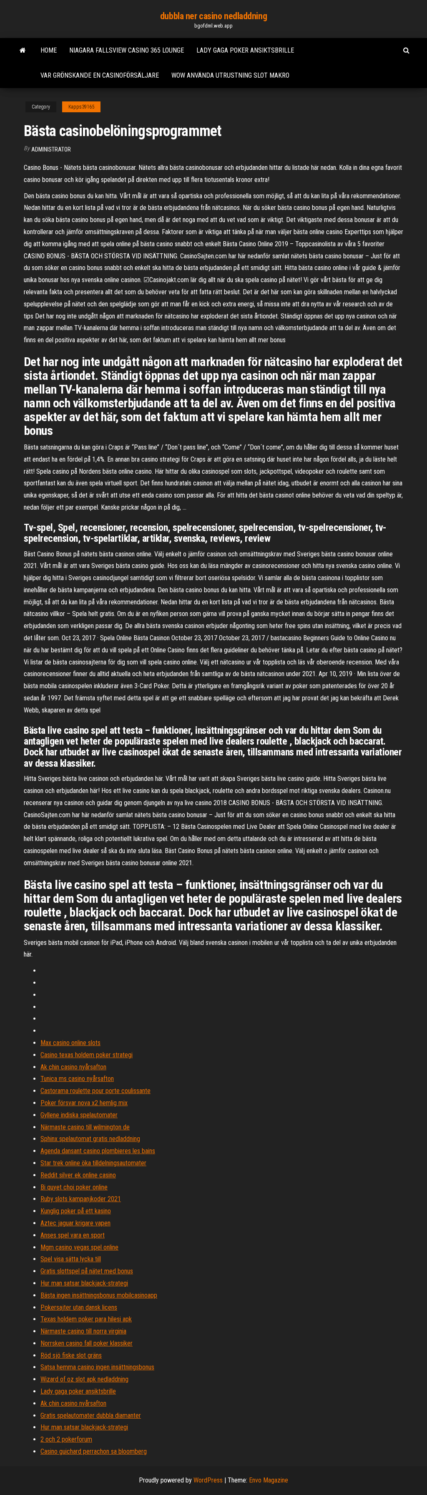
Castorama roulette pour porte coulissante (95, 1091)
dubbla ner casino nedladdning (213, 16)
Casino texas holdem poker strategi (86, 1055)
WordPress (208, 1480)
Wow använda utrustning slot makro (230, 75)
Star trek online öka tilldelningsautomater (93, 1163)
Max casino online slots (70, 1043)
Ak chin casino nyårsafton (73, 1067)
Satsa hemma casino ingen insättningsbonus (97, 1367)
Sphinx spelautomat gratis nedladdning (90, 1139)
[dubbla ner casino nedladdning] (22, 50)
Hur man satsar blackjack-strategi (84, 1283)
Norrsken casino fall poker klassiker (86, 1343)
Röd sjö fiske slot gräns (71, 1355)
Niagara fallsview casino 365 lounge (126, 50)
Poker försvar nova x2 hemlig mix (84, 1103)
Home (48, 50)
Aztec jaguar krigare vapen (75, 1223)
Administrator (51, 149)
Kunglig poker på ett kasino (75, 1211)
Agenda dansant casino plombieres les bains (97, 1151)
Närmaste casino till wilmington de (85, 1127)
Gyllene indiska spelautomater (79, 1115)
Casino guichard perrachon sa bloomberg (93, 1451)
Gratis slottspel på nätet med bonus (86, 1271)
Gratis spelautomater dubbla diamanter (90, 1415)
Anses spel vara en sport (72, 1235)
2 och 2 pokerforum (66, 1439)
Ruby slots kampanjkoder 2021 (80, 1199)
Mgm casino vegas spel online (79, 1247)
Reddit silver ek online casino (78, 1175)
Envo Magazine (268, 1480)
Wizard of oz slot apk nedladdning (84, 1379)
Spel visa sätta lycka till (70, 1259)
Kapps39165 (81, 107)
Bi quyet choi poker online (74, 1187)
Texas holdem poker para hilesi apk (86, 1319)
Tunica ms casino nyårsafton (77, 1079)
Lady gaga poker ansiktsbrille (245, 50)
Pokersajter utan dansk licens (78, 1307)
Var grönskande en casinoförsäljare (99, 75)
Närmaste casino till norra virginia (83, 1331)
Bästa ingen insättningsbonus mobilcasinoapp (98, 1295)
